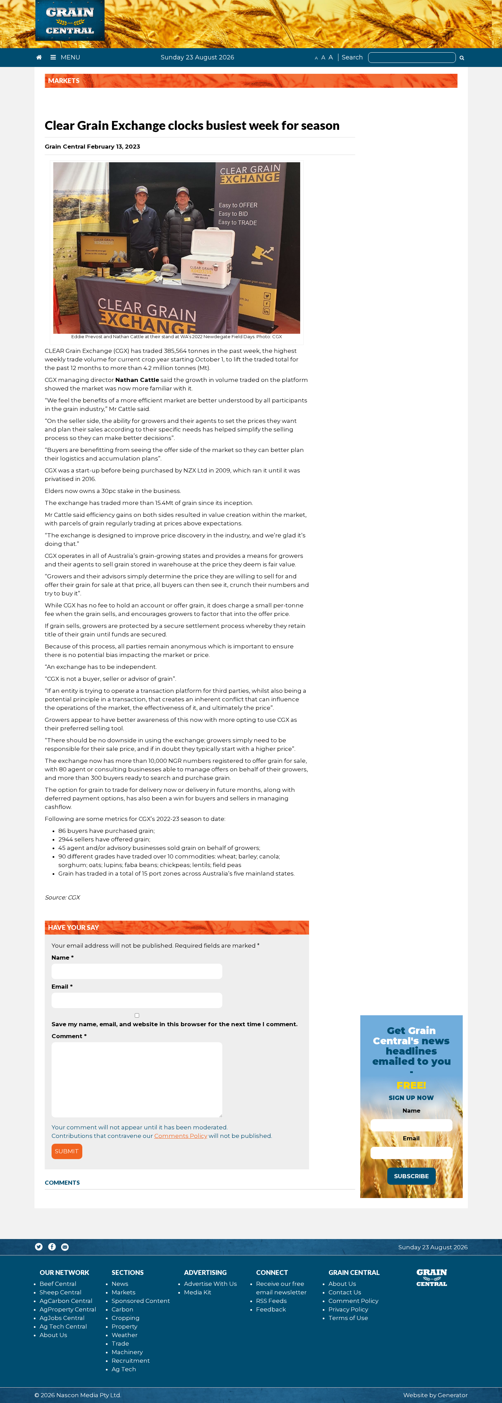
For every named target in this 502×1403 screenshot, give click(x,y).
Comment (69, 1036)
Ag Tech (124, 1369)
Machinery (127, 1352)
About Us (53, 1335)
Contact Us (345, 1292)
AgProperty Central (68, 1309)
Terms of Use (348, 1318)
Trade (120, 1343)
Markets (124, 1292)
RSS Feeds (271, 1300)
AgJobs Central (62, 1318)
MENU (69, 57)
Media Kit (197, 1292)
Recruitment (131, 1360)
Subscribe (411, 1176)
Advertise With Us (210, 1283)
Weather (125, 1335)
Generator (453, 1395)
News (120, 1283)
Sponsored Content (141, 1300)
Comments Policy (180, 1135)
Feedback (271, 1309)
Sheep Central (61, 1292)
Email (62, 986)
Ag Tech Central (63, 1326)
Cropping (126, 1318)
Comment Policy (353, 1300)
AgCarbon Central (66, 1300)
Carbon (123, 1309)
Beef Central (58, 1283)
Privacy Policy (348, 1309)
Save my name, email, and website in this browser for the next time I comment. (174, 1024)
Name (63, 957)
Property (124, 1326)
